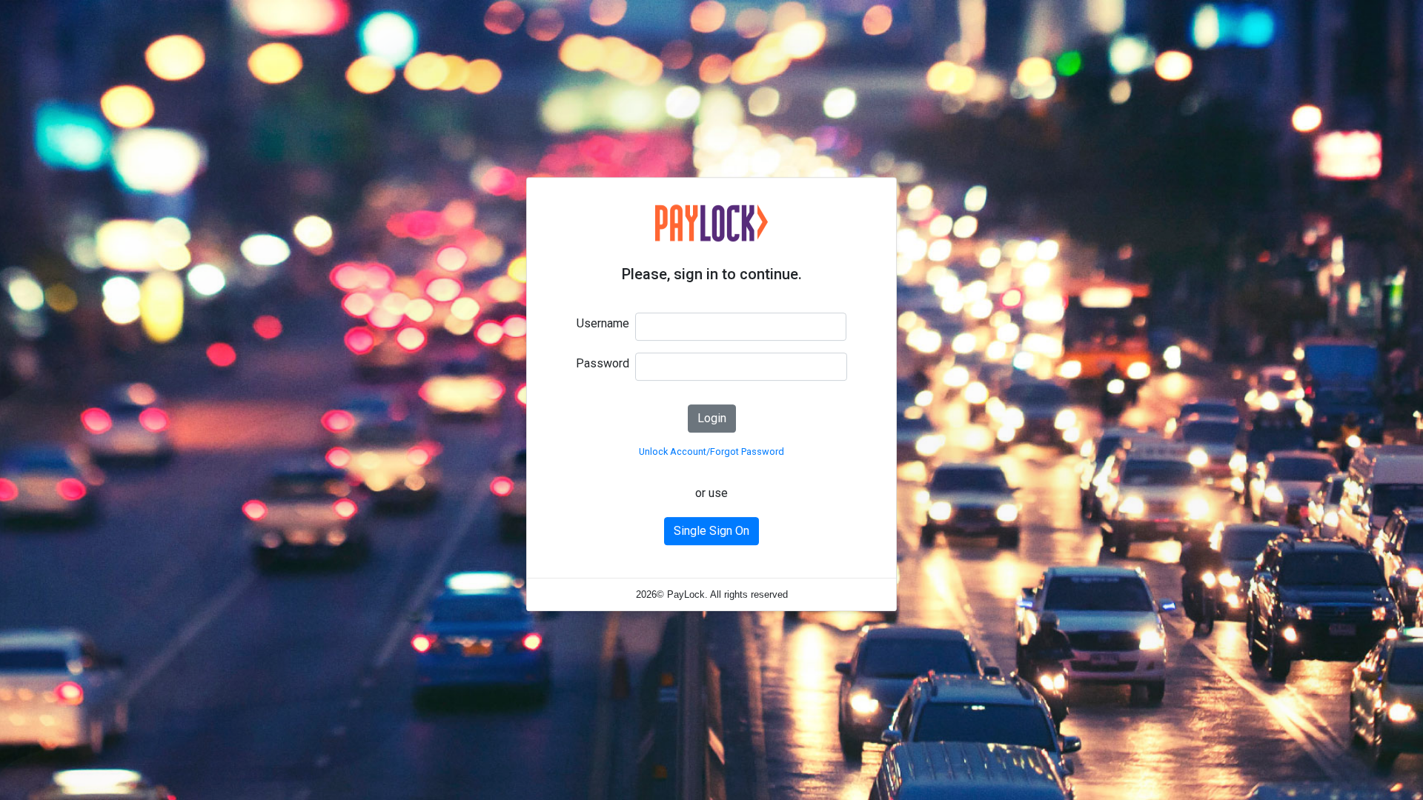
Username (603, 323)
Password (602, 363)
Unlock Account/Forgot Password (711, 451)
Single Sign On (711, 531)
